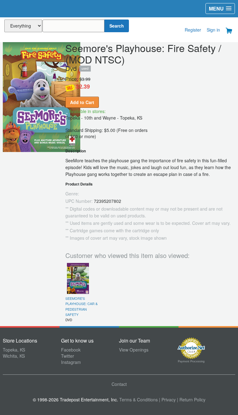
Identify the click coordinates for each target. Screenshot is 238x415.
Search (116, 26)
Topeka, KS (14, 350)
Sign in (213, 30)
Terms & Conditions (138, 399)
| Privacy (167, 399)
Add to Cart (82, 102)
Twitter (67, 356)
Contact (119, 384)
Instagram (71, 362)
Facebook (71, 350)
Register (193, 30)
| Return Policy (191, 399)
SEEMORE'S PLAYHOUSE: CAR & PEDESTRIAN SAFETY (81, 306)
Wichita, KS (14, 356)
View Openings (133, 350)
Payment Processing (191, 361)
